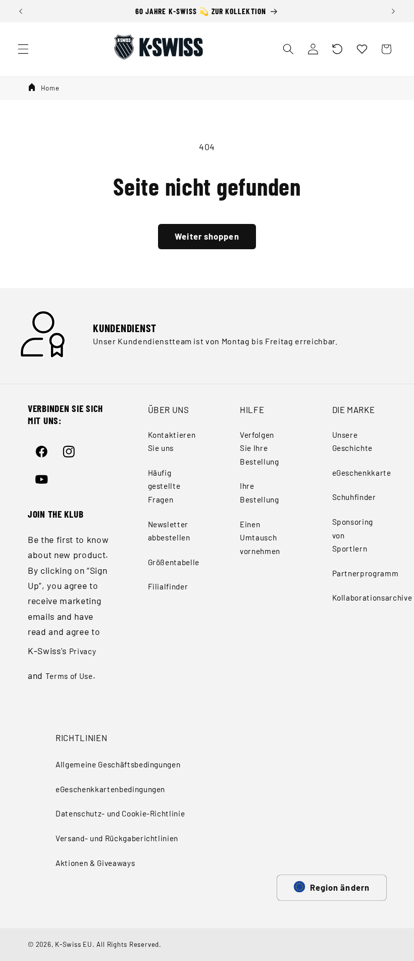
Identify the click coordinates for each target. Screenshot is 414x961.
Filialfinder (168, 586)
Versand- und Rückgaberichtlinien (117, 838)
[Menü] (23, 49)
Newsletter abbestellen (169, 531)
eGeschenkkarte (361, 472)
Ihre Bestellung (259, 492)
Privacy (82, 651)
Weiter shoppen (207, 236)
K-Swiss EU (73, 944)
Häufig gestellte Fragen (164, 486)
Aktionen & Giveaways (95, 862)
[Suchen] (288, 49)
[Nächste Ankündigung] (393, 11)
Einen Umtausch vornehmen (260, 538)
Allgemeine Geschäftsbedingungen (118, 764)
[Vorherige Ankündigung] (21, 11)
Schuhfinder (354, 496)
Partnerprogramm (365, 573)
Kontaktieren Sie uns (172, 441)
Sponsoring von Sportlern (353, 535)
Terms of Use (69, 675)
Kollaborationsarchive (372, 597)
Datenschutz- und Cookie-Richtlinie (120, 813)
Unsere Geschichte (352, 441)
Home (50, 88)
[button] (337, 49)
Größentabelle (174, 562)
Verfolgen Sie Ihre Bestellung (259, 448)
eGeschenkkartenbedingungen (110, 789)
